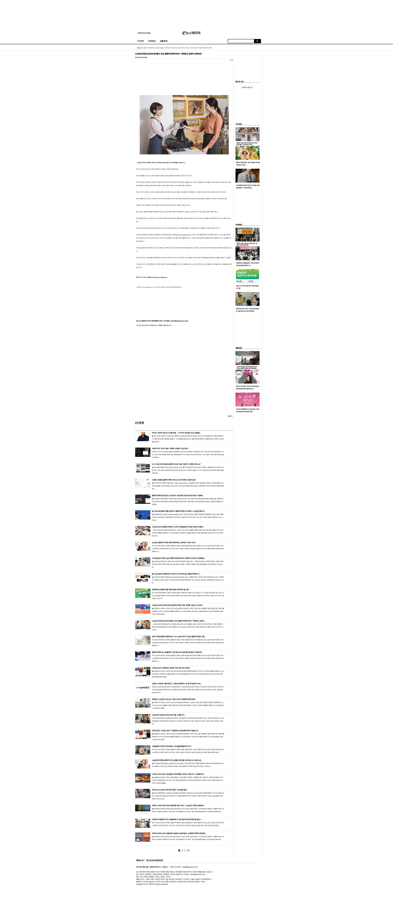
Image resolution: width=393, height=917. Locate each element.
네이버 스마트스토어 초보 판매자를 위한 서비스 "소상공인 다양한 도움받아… (178, 806)
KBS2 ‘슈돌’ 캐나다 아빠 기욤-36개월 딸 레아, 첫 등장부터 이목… (247, 143)
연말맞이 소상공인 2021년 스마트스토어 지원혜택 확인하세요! (174, 699)
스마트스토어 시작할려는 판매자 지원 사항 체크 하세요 (171, 668)
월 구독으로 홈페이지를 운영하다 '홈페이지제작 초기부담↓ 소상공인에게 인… (179, 511)
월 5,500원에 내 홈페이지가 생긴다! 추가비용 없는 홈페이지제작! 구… (176, 574)
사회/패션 (152, 41)
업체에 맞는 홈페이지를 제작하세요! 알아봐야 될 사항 (170, 590)
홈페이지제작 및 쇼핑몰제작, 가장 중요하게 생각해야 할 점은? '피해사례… (177, 652)
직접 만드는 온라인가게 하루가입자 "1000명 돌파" (169, 790)
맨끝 (188, 850)
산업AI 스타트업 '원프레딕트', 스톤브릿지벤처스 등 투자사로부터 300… (177, 684)
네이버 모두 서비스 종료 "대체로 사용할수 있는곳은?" (170, 448)
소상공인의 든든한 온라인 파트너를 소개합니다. (168, 715)
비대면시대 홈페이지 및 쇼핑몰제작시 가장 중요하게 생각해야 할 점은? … (177, 819)
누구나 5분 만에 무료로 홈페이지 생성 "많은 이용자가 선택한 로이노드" (176, 464)
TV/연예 (140, 41)
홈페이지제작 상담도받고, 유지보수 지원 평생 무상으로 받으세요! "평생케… (178, 496)
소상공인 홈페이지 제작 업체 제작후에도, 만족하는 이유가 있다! (174, 543)
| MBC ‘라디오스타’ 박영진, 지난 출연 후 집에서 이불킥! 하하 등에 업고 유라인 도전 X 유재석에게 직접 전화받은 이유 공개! (179, 48)
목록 (231, 60)
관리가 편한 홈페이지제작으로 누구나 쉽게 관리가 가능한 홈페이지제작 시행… (179, 637)
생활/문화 (164, 41)
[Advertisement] (196, 14)
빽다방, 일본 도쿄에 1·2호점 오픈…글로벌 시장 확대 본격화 (247, 244)
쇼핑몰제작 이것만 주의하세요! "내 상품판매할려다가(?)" (172, 746)
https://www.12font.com (182, 234)
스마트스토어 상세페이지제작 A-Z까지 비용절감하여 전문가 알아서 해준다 (178, 527)
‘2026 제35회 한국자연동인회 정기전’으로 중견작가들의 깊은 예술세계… (247, 367)
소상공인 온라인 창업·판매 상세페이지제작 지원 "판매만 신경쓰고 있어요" (177, 605)
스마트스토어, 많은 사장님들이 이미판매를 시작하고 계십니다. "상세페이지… (178, 774)
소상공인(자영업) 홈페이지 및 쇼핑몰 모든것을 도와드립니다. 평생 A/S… (177, 760)
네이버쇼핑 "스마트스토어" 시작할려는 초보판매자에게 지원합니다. (175, 731)
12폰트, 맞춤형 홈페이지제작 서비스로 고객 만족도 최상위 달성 (174, 480)
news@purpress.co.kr (179, 321)
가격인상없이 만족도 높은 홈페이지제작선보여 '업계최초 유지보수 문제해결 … (179, 558)
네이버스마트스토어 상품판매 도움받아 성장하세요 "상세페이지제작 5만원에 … (179, 833)
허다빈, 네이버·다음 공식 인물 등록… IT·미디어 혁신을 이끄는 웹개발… (176, 433)
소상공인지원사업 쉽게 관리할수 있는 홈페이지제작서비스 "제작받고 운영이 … (179, 621)
